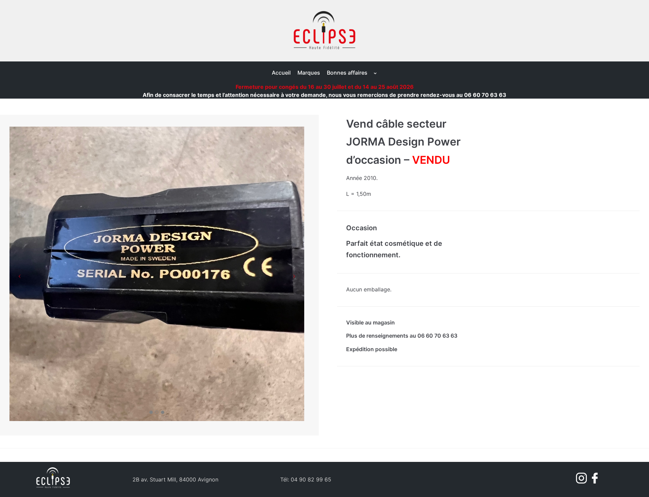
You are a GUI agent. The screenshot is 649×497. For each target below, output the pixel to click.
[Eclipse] (324, 30)
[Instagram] (582, 481)
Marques (308, 72)
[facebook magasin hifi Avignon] (593, 481)
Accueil (281, 72)
